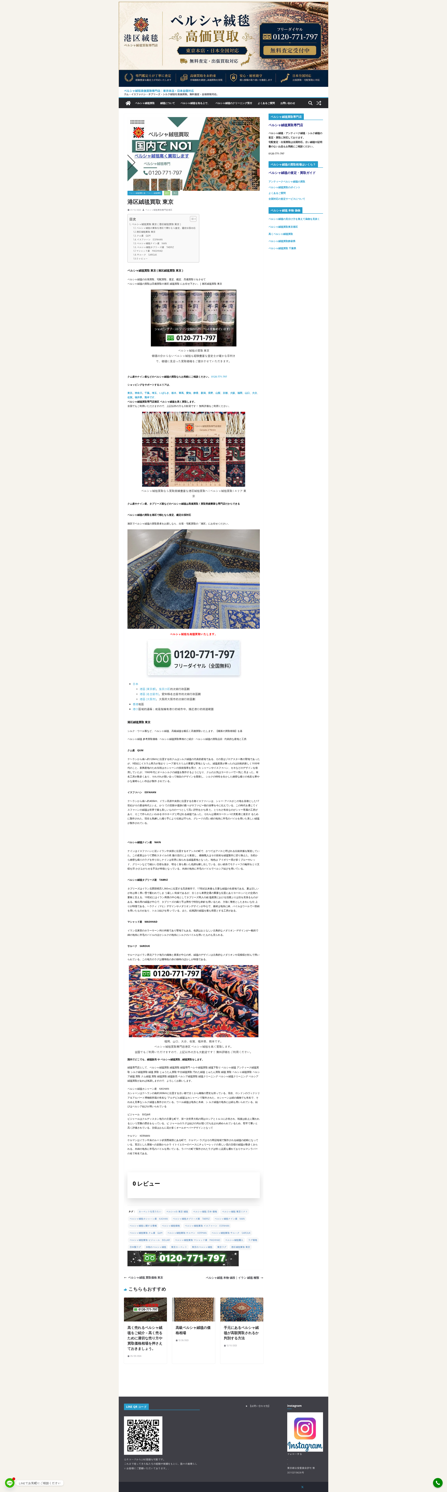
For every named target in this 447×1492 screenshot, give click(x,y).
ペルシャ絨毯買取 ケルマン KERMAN (187, 1232)
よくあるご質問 (266, 103)
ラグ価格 (252, 1240)
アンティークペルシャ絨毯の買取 (287, 181)
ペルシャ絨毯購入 (234, 1240)
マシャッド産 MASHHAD (149, 250)
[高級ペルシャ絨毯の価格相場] (193, 1300)
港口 (135, 709)
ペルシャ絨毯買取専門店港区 (158, 209)
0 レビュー (142, 258)
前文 (167, 193)
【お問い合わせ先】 (260, 1406)
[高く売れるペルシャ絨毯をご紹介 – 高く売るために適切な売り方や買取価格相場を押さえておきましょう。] (145, 1300)
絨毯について (167, 103)
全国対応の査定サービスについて (287, 198)
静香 (195, 392)
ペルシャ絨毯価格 (171, 1225)
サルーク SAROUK (147, 254)
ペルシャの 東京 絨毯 (177, 1211)
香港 (135, 704)
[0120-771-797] (183, 1253)
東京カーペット (179, 1247)
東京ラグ (221, 1247)
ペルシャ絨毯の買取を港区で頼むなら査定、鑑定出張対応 (166, 228)
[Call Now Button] (438, 1483)
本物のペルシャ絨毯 (156, 1247)
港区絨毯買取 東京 (146, 231)
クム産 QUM (144, 235)
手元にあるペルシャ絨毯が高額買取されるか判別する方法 (241, 1332)
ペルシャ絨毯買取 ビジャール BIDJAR (150, 1240)
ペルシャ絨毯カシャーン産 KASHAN (149, 1218)
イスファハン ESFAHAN (150, 239)
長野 (210, 392)
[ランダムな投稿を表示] (319, 103)
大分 (254, 392)
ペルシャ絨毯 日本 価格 (205, 1211)
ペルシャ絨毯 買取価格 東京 (145, 1277)
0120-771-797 (219, 376)
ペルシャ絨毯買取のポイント (284, 187)
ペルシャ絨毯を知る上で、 (195, 103)
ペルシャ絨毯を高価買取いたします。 (193, 634)
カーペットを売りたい (150, 1211)
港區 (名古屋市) (149, 694)
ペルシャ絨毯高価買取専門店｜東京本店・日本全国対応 (159, 91)
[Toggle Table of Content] (191, 219)
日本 (135, 684)
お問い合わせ (287, 103)
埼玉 (154, 392)
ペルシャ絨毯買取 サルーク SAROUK (231, 1232)
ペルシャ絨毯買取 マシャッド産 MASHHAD (197, 1240)
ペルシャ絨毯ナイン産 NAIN (152, 243)
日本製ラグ (135, 1247)
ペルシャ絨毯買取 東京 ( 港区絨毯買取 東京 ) (156, 224)
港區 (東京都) (148, 689)
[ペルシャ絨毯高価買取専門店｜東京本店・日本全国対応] (223, 4)
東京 (129, 392)
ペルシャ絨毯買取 (145, 103)
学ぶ (175, 193)
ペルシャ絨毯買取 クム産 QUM (146, 1232)
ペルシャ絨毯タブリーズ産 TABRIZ (155, 247)
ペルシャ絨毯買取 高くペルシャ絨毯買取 (145, 193)
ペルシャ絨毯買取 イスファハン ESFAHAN (207, 1225)
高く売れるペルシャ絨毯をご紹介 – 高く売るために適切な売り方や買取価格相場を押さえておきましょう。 (144, 1338)
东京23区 (164, 689)
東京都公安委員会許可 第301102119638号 (301, 1470)
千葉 (147, 392)
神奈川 (138, 392)
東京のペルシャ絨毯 (202, 1247)
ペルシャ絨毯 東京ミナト (235, 1211)
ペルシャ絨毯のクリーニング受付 (233, 103)
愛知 (188, 392)
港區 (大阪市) (148, 699)
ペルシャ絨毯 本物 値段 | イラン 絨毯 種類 (232, 1278)
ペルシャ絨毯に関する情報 (143, 1225)
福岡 (239, 392)
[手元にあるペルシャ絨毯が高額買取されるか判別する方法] (241, 1300)
